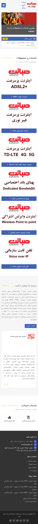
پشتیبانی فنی (32, 467)
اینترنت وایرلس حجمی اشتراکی (20, 232)
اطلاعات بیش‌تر (30, 326)
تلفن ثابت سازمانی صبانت (19, 266)
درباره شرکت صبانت (31, 501)
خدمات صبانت (32, 461)
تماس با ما (33, 470)
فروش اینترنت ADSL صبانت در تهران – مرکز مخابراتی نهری (21, 44)
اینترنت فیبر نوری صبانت (20, 130)
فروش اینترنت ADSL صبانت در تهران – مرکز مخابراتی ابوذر (20, 482)
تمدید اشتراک (32, 464)
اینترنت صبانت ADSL (20, 97)
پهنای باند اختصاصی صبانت (20, 198)
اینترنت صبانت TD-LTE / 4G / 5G (19, 164)
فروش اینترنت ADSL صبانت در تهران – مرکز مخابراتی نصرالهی (20, 488)
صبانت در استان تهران (30, 498)
